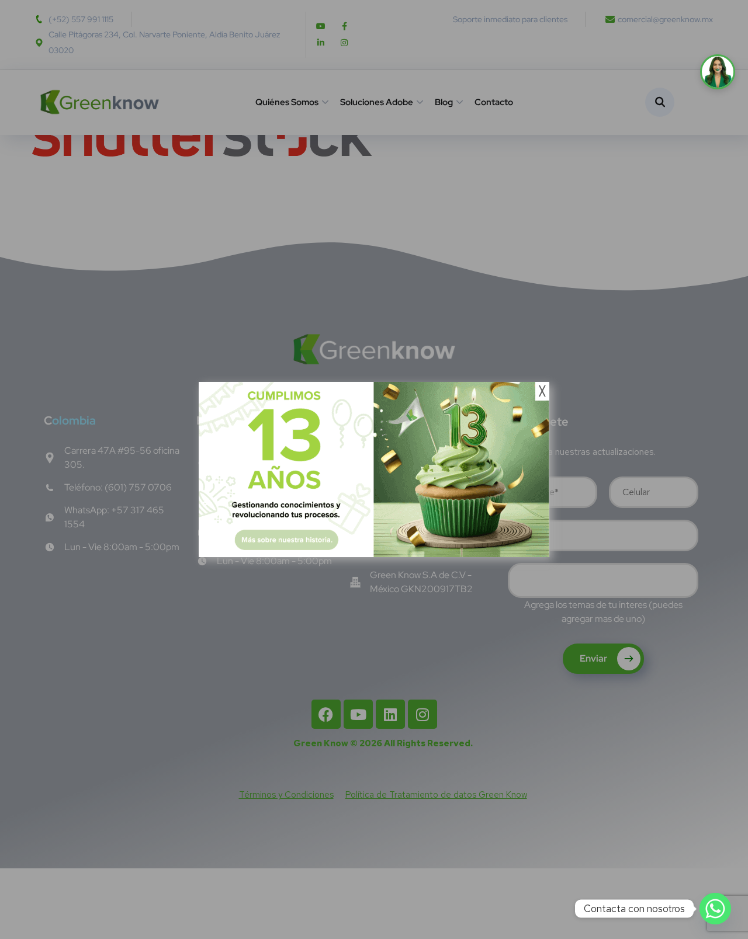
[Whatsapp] (715, 908)
